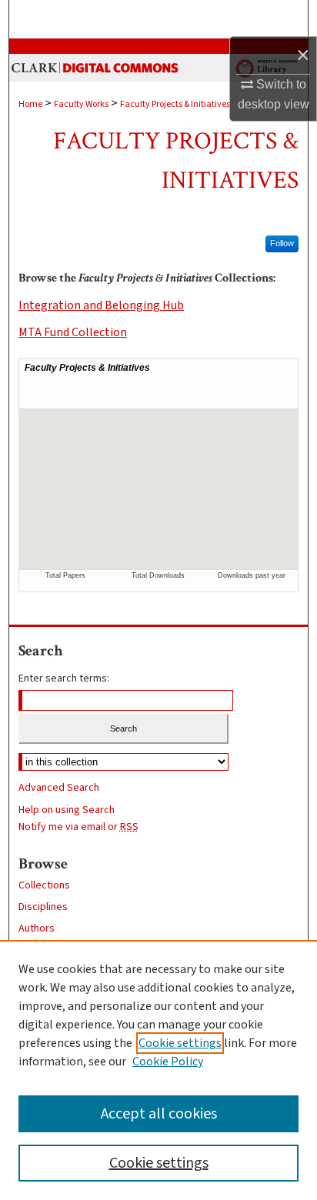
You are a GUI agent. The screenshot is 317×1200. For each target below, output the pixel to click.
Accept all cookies (159, 1114)
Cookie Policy (167, 1061)
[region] (158, 1070)
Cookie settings (180, 1043)
